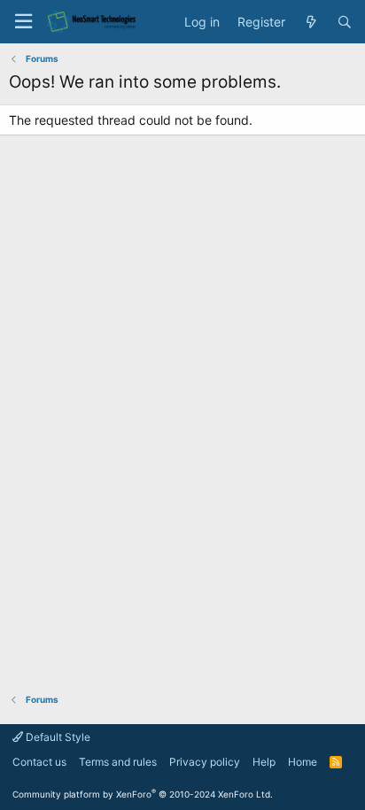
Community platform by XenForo (142, 794)
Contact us (39, 761)
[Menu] (23, 21)
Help (264, 761)
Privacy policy (204, 761)
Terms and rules (118, 761)
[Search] (344, 22)
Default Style (56, 737)
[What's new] (311, 22)
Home (302, 761)
